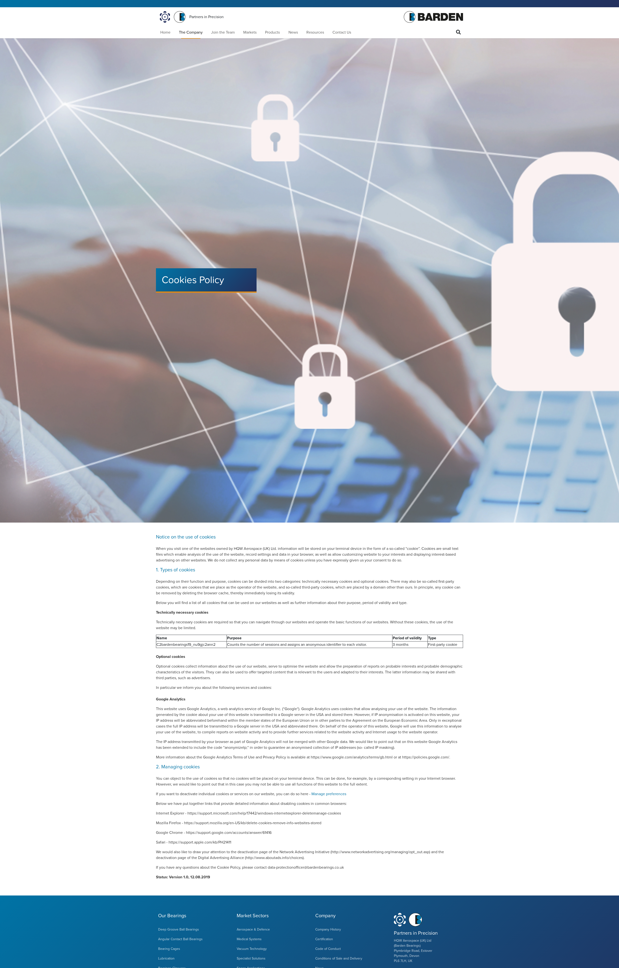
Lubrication (166, 958)
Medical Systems (249, 939)
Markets (250, 32)
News (293, 32)
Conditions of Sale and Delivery (338, 958)
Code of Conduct (328, 949)
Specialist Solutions (251, 958)
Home (165, 32)
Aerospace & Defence (253, 929)
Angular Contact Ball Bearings (180, 939)
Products (272, 32)
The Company (191, 32)
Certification (324, 939)
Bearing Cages (169, 949)
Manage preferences (328, 794)
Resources (315, 32)
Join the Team (223, 32)
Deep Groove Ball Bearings (178, 929)
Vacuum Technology (252, 949)
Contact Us (341, 32)
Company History (328, 929)
